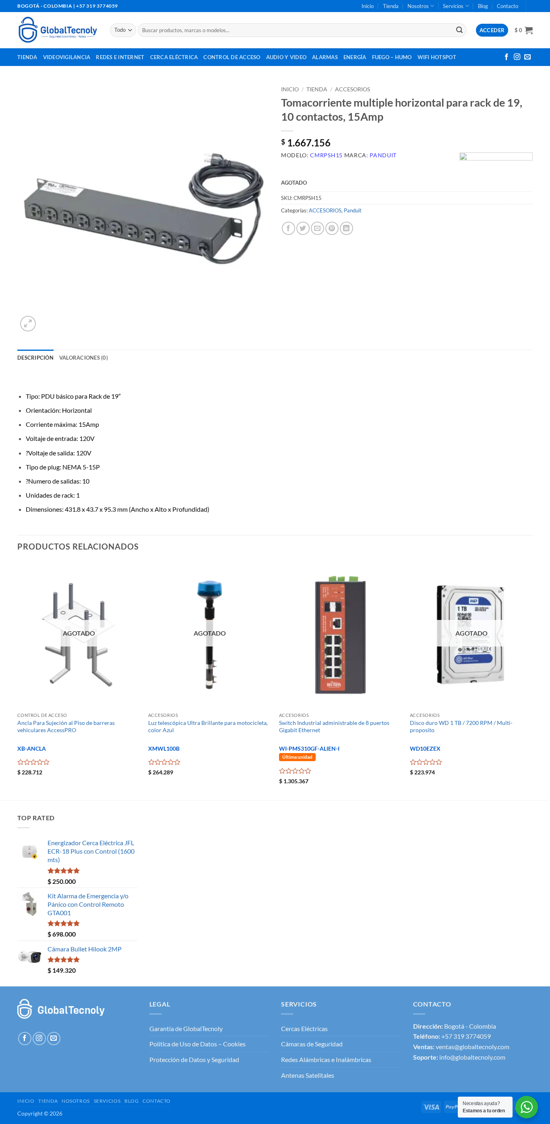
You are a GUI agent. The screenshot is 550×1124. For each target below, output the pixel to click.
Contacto (507, 6)
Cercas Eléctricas (304, 1028)
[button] (524, 30)
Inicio (368, 6)
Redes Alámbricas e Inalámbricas (326, 1059)
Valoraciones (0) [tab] (83, 357)
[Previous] (18, 679)
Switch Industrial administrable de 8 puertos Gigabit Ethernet (334, 726)
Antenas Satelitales (307, 1075)
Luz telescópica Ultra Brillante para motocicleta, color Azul (208, 726)
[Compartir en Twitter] (303, 228)
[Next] (532, 679)
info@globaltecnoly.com (472, 1057)
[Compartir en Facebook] (288, 228)
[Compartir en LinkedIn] (346, 228)
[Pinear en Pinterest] (332, 228)
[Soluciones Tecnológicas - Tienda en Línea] (57, 30)
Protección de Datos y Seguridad (194, 1059)
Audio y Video (286, 57)
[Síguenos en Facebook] (506, 57)
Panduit (353, 210)
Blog (483, 6)
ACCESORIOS (352, 89)
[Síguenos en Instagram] (517, 57)
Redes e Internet (120, 57)
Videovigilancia (67, 57)
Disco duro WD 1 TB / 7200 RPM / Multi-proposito (461, 726)
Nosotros (418, 6)
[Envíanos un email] (527, 57)
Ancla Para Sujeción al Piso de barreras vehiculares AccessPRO (66, 726)
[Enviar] (459, 30)
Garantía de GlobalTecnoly (186, 1028)
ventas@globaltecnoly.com (472, 1046)
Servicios (453, 6)
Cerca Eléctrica (174, 57)
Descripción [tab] (35, 357)
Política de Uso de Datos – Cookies (197, 1044)
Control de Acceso (231, 57)
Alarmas (325, 57)
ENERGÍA (354, 57)
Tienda (391, 6)
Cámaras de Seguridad (312, 1044)
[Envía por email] (317, 228)
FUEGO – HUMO (392, 57)
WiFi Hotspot (437, 57)
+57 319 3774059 (466, 1036)
